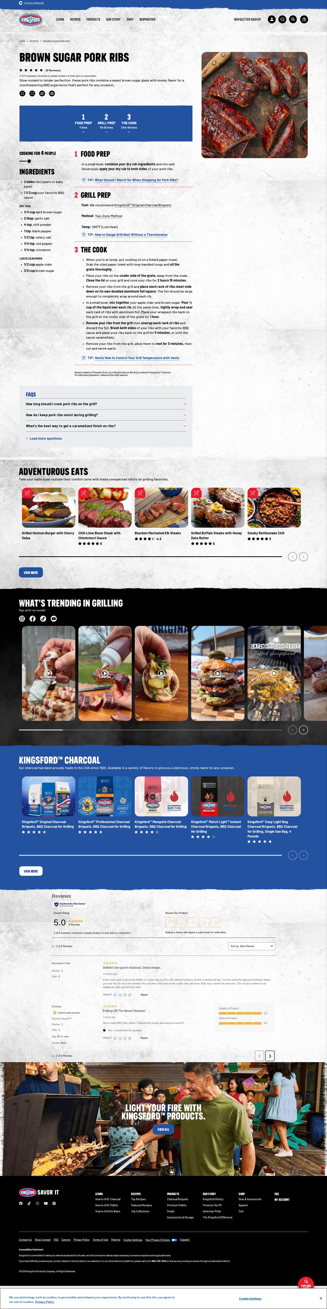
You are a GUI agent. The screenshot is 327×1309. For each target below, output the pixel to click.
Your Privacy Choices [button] (157, 1240)
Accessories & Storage (180, 1217)
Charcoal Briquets (177, 1199)
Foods (170, 1211)
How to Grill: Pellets (106, 1205)
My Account (282, 1199)
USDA (116, 375)
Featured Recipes (141, 1205)
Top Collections (140, 1211)
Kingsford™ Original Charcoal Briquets (142, 205)
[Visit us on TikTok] (43, 619)
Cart (241, 1211)
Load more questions (46, 438)
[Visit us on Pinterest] (54, 1203)
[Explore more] (306, 1285)
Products (173, 1194)
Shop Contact (43, 1239)
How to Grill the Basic (107, 1211)
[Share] (42, 93)
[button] (106, 73)
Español (184, 1239)
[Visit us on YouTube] (54, 619)
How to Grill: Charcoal (107, 1199)
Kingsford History (213, 1199)
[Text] (32, 93)
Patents (115, 1239)
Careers (66, 1239)
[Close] (321, 1298)
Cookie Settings (250, 1298)
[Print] (52, 93)
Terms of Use (100, 1239)
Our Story (209, 1194)
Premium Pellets (176, 1205)
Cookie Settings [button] (132, 1240)
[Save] (22, 93)
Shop (242, 1194)
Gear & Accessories (250, 1199)
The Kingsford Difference (218, 1217)
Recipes (136, 1194)
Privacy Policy (82, 1239)
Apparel (243, 1205)
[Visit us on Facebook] (33, 619)
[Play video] (48, 673)
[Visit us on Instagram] (22, 619)
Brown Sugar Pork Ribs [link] (56, 41)
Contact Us (25, 1239)
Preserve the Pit (212, 1205)
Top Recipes (138, 1199)
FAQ (277, 1194)
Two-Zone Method (108, 216)
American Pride (212, 1211)
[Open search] (293, 19)
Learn (99, 1194)
